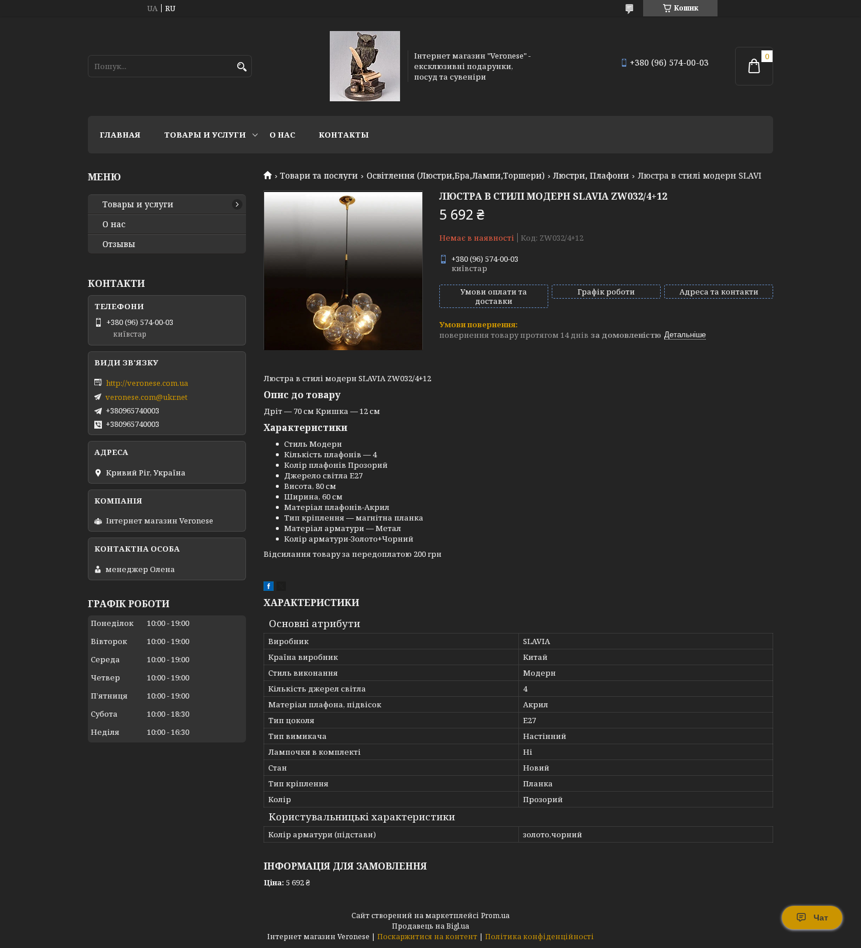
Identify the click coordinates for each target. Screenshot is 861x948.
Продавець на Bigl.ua (430, 926)
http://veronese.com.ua (147, 383)
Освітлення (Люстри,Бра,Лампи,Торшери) (456, 175)
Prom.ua (495, 915)
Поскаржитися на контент (427, 937)
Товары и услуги (205, 134)
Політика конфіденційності (539, 937)
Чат (821, 917)
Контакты (344, 134)
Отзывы (118, 244)
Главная (120, 134)
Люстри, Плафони (591, 175)
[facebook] (269, 588)
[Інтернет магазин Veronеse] (365, 66)
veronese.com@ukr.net (146, 397)
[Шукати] (241, 67)
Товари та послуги (319, 175)
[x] (281, 588)
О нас (282, 134)
